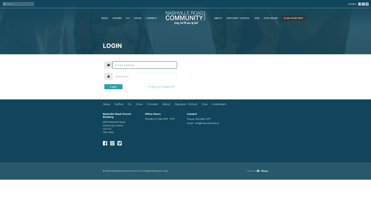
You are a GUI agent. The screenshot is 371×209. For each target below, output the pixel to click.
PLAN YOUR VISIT (293, 18)
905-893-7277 (203, 119)
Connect (151, 18)
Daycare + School (238, 18)
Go (128, 18)
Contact (352, 4)
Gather (117, 18)
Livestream (219, 104)
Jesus (104, 18)
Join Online (271, 18)
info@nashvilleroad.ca (207, 123)
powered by (256, 173)
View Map (108, 132)
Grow (138, 18)
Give (256, 18)
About (218, 18)
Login (113, 86)
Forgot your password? (161, 86)
